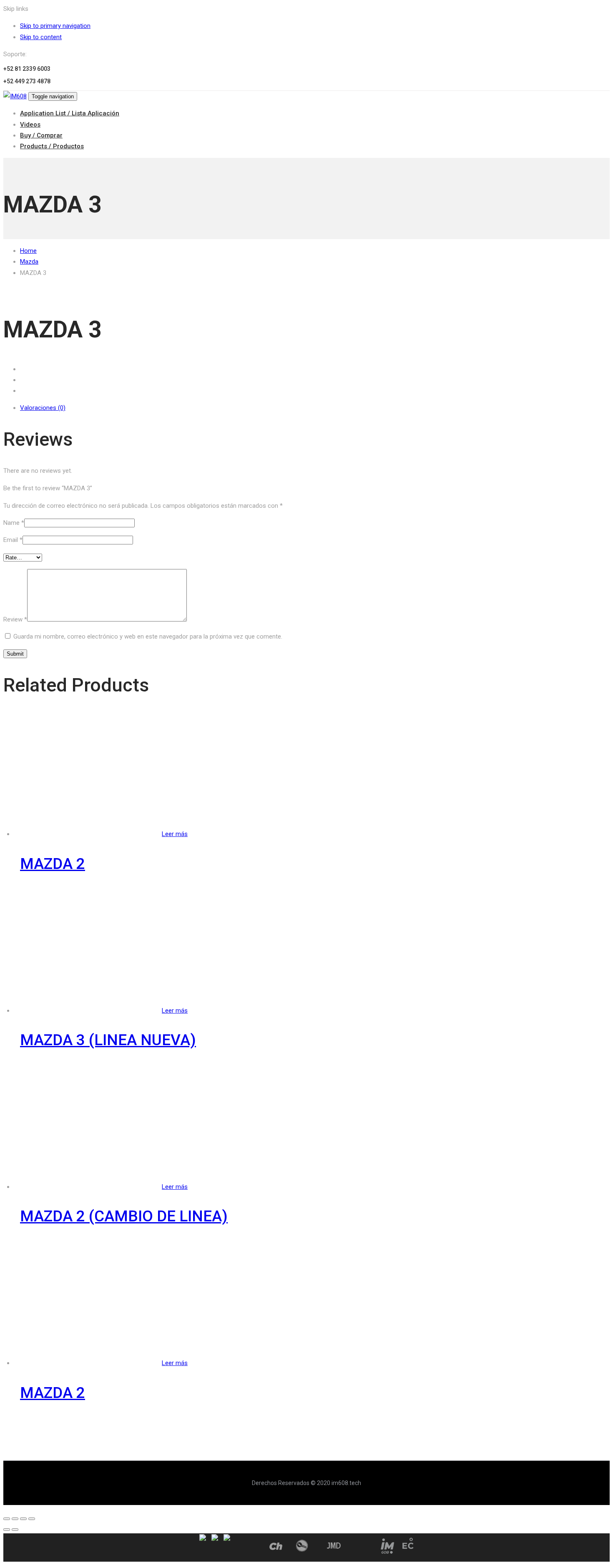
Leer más (175, 834)
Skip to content (41, 37)
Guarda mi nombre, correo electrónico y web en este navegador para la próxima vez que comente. (147, 636)
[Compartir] (15, 1519)
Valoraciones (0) (42, 408)
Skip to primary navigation (55, 26)
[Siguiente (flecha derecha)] (15, 1529)
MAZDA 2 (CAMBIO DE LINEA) (124, 1216)
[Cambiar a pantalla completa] (23, 1519)
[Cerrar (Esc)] (6, 1519)
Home (28, 251)
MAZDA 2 (52, 864)
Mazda (29, 261)
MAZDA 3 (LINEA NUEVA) (108, 1040)
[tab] (315, 407)
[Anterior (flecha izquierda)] (6, 1529)
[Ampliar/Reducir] (31, 1519)
